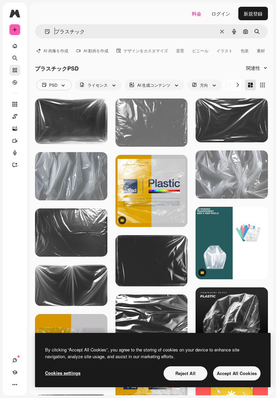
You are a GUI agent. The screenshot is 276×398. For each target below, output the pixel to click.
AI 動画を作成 (95, 50)
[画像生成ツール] (14, 128)
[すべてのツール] (14, 104)
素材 (261, 50)
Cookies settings (62, 373)
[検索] (14, 58)
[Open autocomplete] (44, 31)
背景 (180, 50)
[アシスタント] (14, 165)
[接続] (14, 360)
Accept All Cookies (237, 373)
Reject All (185, 373)
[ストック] (14, 70)
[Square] (262, 85)
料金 (196, 13)
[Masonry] (250, 85)
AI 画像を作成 (55, 50)
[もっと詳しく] (14, 82)
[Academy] (14, 372)
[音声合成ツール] (14, 152)
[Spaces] (14, 116)
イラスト (224, 50)
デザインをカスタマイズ (146, 50)
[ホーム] (14, 45)
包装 (245, 50)
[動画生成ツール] (14, 140)
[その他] (14, 384)
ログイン (220, 13)
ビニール (200, 50)
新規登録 (253, 13)
